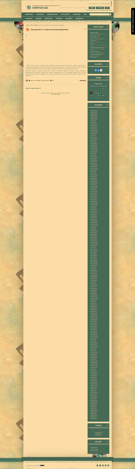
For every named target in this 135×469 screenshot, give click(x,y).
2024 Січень (93, 369)
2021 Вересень (94, 332)
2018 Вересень (94, 277)
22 (98, 95)
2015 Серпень (94, 219)
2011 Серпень (94, 145)
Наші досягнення (95, 51)
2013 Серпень (94, 181)
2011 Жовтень (94, 148)
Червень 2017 (98, 83)
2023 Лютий (93, 351)
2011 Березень (94, 138)
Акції (92, 43)
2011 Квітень (94, 140)
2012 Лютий (93, 155)
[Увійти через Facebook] (98, 70)
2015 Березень (94, 211)
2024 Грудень (94, 387)
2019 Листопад (94, 298)
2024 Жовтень (94, 384)
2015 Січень (93, 207)
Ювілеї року (93, 57)
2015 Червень (94, 216)
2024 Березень (94, 372)
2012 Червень (94, 160)
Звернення (93, 40)
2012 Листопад (94, 168)
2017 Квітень (94, 252)
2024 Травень (94, 375)
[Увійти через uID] (96, 70)
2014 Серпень (94, 199)
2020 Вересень (94, 314)
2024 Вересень (94, 382)
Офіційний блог (94, 447)
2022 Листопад (94, 346)
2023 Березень (94, 352)
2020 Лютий (93, 303)
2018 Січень (93, 267)
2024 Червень (94, 377)
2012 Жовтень (94, 166)
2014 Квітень (94, 193)
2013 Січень (93, 171)
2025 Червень (94, 397)
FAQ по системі (94, 450)
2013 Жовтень (94, 184)
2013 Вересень (94, 183)
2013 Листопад (94, 186)
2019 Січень (93, 281)
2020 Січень (93, 301)
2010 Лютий (93, 122)
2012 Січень (93, 153)
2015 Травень (94, 214)
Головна (92, 7)
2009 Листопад (94, 117)
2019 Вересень (94, 295)
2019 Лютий (93, 283)
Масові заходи (33, 80)
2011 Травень (94, 142)
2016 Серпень (94, 239)
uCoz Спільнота (94, 449)
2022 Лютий (93, 341)
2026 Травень (94, 413)
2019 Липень (94, 291)
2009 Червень (94, 110)
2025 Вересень (94, 402)
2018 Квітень (94, 272)
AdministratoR (46, 80)
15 (98, 93)
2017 (32, 25)
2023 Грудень (94, 367)
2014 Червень (94, 196)
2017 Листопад (94, 263)
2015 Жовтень (94, 222)
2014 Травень (94, 194)
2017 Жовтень (94, 262)
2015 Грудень (94, 226)
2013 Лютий (93, 173)
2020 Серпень (94, 313)
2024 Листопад (94, 385)
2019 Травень (94, 288)
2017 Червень (94, 255)
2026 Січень (93, 407)
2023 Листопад (94, 365)
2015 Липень (94, 217)
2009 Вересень (94, 114)
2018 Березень (94, 270)
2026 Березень (94, 410)
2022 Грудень (94, 347)
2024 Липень (94, 379)
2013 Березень (94, 174)
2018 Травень (94, 273)
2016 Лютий (93, 229)
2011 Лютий (93, 137)
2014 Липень (94, 198)
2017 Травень (94, 253)
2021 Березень (94, 323)
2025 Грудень (94, 405)
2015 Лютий (93, 209)
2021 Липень (94, 329)
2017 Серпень (94, 258)
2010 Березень (94, 123)
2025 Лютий (93, 390)
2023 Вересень (94, 362)
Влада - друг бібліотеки (96, 54)
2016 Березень (94, 230)
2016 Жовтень (94, 242)
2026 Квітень (94, 411)
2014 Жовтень (94, 202)
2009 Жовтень (94, 115)
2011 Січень (93, 135)
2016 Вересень (94, 240)
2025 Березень (94, 392)
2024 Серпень (94, 380)
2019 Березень (94, 285)
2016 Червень (94, 235)
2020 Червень (94, 309)
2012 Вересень (94, 165)
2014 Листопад (94, 204)
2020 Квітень (94, 306)
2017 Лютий (93, 249)
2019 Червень (94, 290)
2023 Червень (94, 357)
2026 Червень (94, 415)
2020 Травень (94, 308)
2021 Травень (94, 326)
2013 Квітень (94, 176)
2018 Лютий (93, 268)
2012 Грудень (94, 170)
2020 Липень (94, 311)
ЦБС (40, 7)
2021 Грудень (94, 337)
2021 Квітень (94, 324)
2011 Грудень (94, 151)
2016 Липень (94, 237)
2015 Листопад (94, 224)
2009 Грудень (94, 119)
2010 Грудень (94, 133)
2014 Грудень (94, 206)
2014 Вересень (94, 201)
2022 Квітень (94, 344)
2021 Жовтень (94, 334)
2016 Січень (93, 227)
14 (96, 93)
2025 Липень (94, 398)
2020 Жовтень (94, 316)
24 (103, 95)
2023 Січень (93, 349)
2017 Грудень (94, 265)
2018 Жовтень (94, 278)
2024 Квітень (94, 374)
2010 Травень (94, 127)
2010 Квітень (94, 125)
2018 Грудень (94, 280)
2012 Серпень (94, 163)
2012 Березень (94, 156)
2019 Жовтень (94, 296)
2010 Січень (93, 120)
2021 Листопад (94, 336)
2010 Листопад (94, 132)
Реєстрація (99, 7)
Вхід (107, 7)
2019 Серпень (94, 293)
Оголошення (94, 36)
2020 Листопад (94, 318)
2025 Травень (94, 395)
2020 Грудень (94, 319)
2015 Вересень (94, 221)
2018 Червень (94, 275)
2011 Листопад (94, 150)
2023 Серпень (94, 360)
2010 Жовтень (94, 130)
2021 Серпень (94, 331)
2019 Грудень (94, 300)
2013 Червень (94, 179)
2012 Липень (94, 161)
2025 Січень (93, 388)
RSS (109, 3)
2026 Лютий (93, 408)
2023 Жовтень (94, 364)
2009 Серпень (94, 112)
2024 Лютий (93, 370)
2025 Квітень (94, 393)
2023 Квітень (94, 354)
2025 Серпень (94, 400)
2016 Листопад (94, 244)
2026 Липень (94, 416)
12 (39, 25)
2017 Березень (94, 250)
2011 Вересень (94, 147)
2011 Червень (94, 143)
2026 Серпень (94, 418)
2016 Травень (94, 234)
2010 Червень (94, 128)
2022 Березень (94, 342)
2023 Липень (94, 359)
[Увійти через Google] (101, 70)
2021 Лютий (93, 321)
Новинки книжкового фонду (97, 47)
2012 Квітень (94, 158)
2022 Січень (93, 339)
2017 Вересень (94, 260)
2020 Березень (94, 305)
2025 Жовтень (94, 403)
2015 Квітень (94, 212)
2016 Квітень (94, 232)
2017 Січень (93, 247)
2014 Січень (93, 189)
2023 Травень (94, 356)
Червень (36, 25)
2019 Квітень (94, 286)
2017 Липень (94, 257)
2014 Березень (94, 191)
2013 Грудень (94, 188)
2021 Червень (94, 328)
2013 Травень (94, 178)
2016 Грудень (94, 245)
